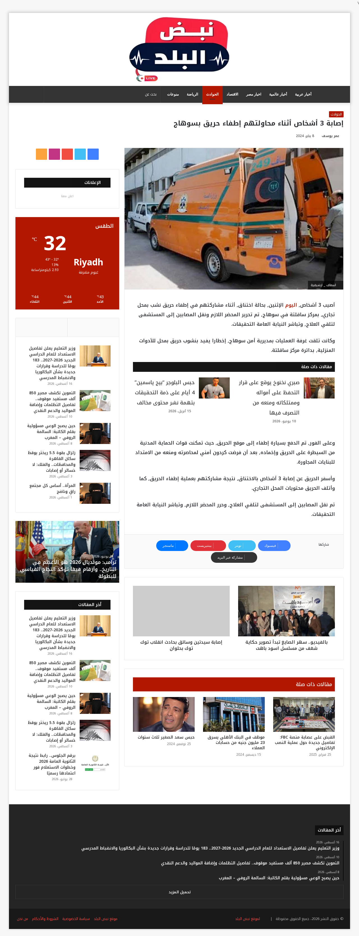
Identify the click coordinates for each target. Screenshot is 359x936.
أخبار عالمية (278, 94)
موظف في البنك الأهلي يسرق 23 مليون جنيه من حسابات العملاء (236, 743)
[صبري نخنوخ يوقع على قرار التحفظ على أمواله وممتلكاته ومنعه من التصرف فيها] (319, 387)
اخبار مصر (253, 94)
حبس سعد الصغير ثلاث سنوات (166, 737)
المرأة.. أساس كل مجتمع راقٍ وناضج (52, 488)
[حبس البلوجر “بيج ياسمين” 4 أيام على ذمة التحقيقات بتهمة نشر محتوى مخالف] (214, 387)
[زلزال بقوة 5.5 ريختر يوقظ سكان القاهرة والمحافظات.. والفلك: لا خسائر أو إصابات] (95, 460)
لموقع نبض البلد (246, 918)
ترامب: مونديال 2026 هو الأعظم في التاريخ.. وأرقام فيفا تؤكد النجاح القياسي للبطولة (68, 569)
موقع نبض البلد (106, 918)
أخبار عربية (303, 94)
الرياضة (192, 94)
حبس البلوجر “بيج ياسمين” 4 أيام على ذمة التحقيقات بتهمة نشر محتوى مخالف (165, 392)
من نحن (22, 918)
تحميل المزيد (180, 892)
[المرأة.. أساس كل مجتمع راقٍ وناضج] (95, 493)
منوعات (173, 94)
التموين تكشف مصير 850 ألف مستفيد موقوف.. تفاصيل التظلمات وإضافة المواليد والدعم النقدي (52, 402)
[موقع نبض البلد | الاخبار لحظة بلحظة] (179, 49)
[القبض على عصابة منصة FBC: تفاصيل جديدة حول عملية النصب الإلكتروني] (304, 714)
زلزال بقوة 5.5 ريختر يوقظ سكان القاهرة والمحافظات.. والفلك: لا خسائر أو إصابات (51, 461)
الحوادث (212, 94)
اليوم (290, 304)
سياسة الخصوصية (76, 918)
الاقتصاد (232, 94)
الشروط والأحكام (45, 918)
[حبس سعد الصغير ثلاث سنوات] (164, 714)
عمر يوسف (330, 136)
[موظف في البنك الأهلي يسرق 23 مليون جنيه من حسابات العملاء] (234, 714)
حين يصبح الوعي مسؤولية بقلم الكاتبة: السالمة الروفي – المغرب (51, 431)
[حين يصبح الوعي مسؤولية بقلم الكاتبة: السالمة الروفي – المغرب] (95, 433)
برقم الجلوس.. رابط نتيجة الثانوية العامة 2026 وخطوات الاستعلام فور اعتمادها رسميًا (52, 764)
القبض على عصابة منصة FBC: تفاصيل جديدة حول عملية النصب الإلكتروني (305, 743)
